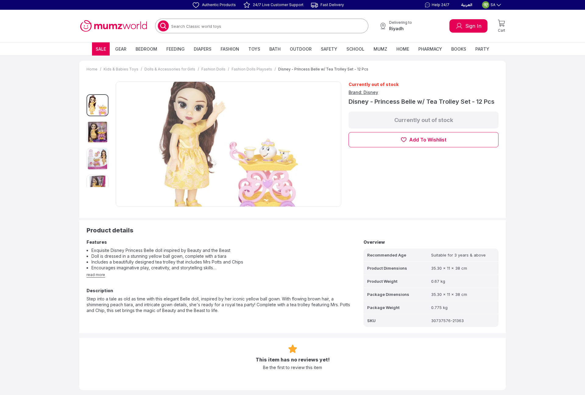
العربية (466, 5)
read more (96, 274)
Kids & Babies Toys (121, 69)
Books (458, 49)
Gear (120, 49)
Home (402, 49)
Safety (329, 49)
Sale (101, 49)
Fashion (230, 49)
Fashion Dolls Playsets (252, 69)
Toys (254, 49)
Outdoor (301, 49)
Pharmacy (430, 49)
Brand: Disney (363, 92)
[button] (436, 5)
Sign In (473, 26)
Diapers (202, 49)
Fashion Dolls (213, 69)
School (355, 49)
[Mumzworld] (113, 26)
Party (482, 49)
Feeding (175, 49)
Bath (275, 49)
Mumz (380, 49)
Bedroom (146, 49)
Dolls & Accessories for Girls (169, 69)
